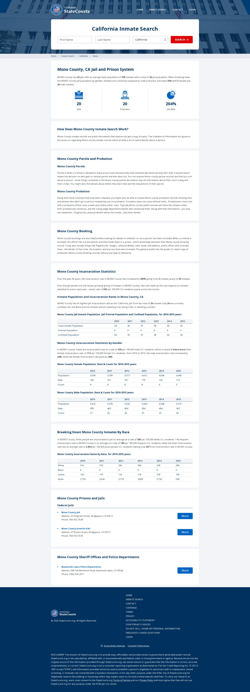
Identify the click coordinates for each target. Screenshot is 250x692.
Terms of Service (121, 680)
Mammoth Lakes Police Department (81, 566)
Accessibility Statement (140, 620)
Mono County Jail (70, 512)
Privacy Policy (146, 680)
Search (180, 39)
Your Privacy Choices (138, 624)
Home (140, 9)
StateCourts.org (70, 9)
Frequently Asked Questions (143, 632)
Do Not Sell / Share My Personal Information (153, 628)
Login (192, 9)
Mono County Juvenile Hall (75, 528)
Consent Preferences (138, 645)
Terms (129, 612)
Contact (177, 9)
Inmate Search (157, 9)
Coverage (131, 607)
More (185, 516)
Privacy (130, 616)
